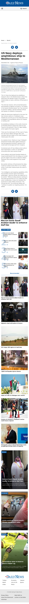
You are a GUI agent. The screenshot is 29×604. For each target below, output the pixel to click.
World (8, 40)
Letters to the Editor (20, 597)
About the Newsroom (7, 597)
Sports (22, 582)
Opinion (22, 580)
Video (4, 584)
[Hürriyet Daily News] (14, 3)
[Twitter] (16, 47)
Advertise (4, 599)
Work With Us (18, 595)
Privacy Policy (4, 595)
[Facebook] (12, 47)
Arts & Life (14, 582)
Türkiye (4, 580)
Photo (13, 584)
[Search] (21, 8)
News (2, 40)
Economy (13, 580)
